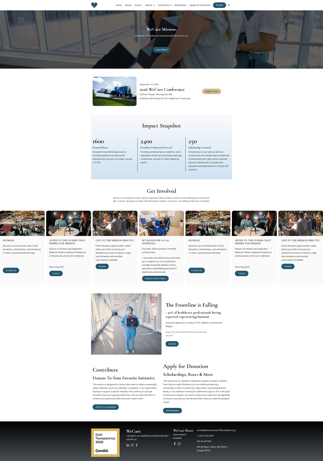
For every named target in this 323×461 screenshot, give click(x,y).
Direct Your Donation (106, 407)
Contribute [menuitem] (164, 5)
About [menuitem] (149, 5)
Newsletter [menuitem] (180, 5)
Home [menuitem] (119, 5)
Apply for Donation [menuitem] (200, 5)
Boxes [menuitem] (128, 5)
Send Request (172, 410)
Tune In (56, 273)
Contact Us (11, 270)
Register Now (211, 91)
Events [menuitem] (138, 5)
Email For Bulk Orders (155, 278)
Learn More (161, 49)
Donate (219, 5)
